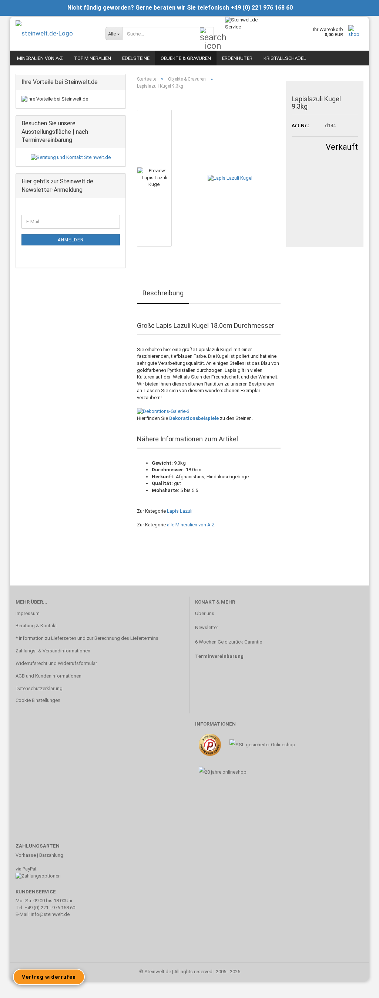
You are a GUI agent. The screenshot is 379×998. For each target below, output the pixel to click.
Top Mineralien (92, 58)
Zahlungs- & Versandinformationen (53, 651)
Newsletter (206, 627)
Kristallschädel (285, 58)
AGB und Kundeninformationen (48, 676)
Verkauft (342, 147)
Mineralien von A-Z (40, 58)
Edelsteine (136, 58)
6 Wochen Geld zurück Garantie (228, 642)
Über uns (204, 613)
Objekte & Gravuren (186, 58)
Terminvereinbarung (219, 656)
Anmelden (71, 239)
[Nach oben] (359, 987)
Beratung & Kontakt (36, 625)
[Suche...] (207, 34)
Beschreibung (163, 293)
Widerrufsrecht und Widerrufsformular (56, 663)
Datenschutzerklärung (39, 688)
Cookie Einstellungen (38, 700)
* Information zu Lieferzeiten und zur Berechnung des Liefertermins (87, 638)
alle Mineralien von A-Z (191, 524)
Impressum (28, 613)
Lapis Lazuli (179, 511)
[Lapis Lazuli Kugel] (230, 178)
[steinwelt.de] (55, 33)
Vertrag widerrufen (49, 977)
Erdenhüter (237, 58)
